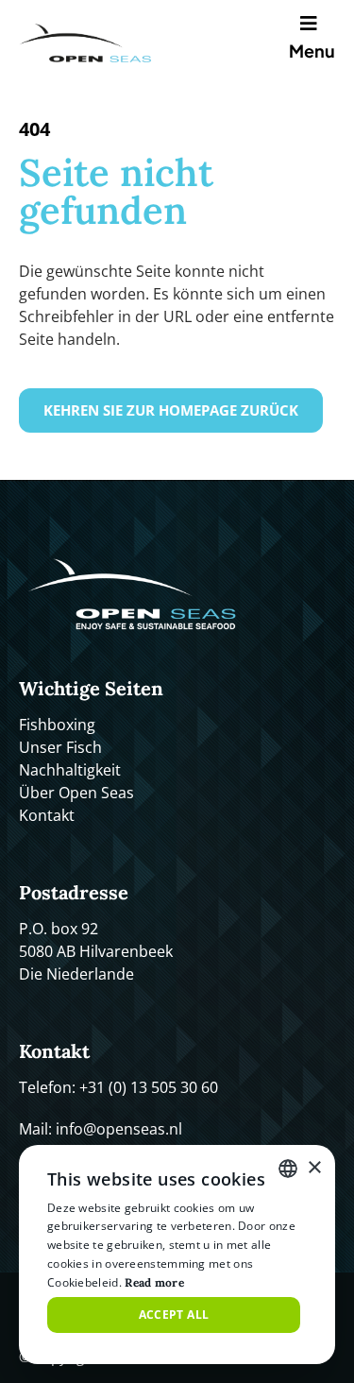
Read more (154, 1282)
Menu (312, 50)
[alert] (177, 1254)
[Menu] (312, 23)
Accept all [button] (174, 1314)
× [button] (314, 1168)
